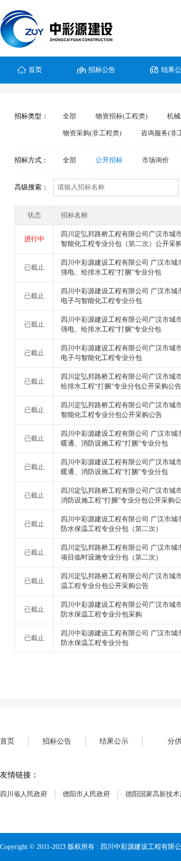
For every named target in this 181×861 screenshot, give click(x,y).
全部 (69, 116)
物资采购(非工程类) (92, 133)
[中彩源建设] (61, 28)
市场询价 (155, 160)
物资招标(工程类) (122, 116)
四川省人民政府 (23, 794)
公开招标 (109, 160)
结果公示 (113, 741)
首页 (35, 69)
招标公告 (101, 69)
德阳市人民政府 (86, 794)
